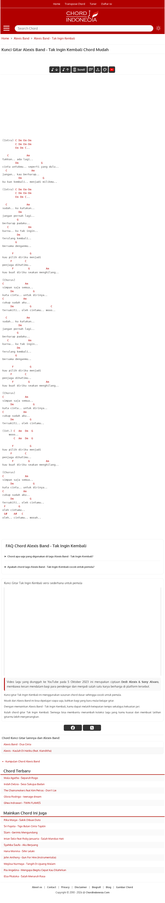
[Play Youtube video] (82, 632)
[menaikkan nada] (65, 69)
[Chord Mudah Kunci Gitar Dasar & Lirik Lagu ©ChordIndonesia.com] (82, 21)
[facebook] (73, 728)
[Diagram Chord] (91, 69)
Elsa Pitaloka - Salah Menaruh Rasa (24, 876)
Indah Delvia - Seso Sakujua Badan (24, 784)
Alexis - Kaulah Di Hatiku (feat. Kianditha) (28, 750)
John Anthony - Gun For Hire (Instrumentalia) (30, 857)
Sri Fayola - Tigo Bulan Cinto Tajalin (25, 826)
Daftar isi (106, 3)
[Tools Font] (98, 69)
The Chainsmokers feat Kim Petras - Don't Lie (30, 790)
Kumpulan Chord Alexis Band (22, 761)
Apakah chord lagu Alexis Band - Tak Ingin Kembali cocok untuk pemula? (51, 566)
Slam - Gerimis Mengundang (21, 832)
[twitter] (92, 728)
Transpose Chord (75, 3)
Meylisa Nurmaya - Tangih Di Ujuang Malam (29, 863)
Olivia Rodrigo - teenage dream (22, 796)
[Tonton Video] (112, 69)
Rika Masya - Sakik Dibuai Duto (22, 820)
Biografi (96, 887)
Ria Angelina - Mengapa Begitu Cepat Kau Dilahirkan (35, 870)
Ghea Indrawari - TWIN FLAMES (22, 802)
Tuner (93, 3)
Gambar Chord (124, 887)
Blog (108, 887)
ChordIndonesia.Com (97, 892)
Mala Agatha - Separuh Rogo (21, 777)
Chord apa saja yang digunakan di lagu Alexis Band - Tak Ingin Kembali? (50, 556)
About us (37, 887)
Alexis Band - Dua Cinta (17, 744)
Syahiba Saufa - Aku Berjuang (21, 844)
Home (56, 3)
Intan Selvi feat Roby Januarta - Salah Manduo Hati (34, 838)
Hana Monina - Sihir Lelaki (19, 851)
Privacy (65, 887)
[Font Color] (105, 69)
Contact (51, 887)
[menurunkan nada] (54, 69)
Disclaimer (81, 887)
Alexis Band (21, 38)
